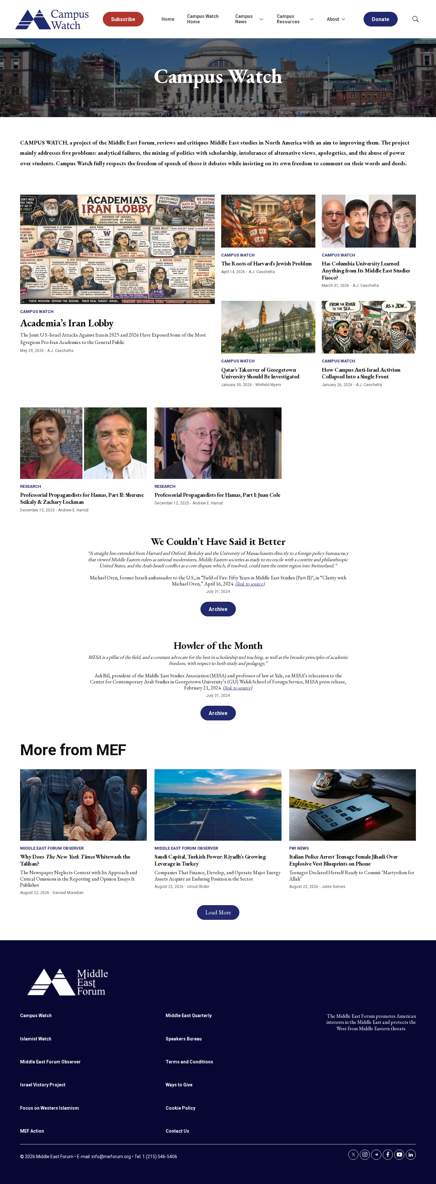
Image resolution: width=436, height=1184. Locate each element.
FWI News (299, 848)
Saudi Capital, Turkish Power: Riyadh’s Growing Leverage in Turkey (210, 860)
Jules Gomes (333, 886)
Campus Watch (37, 311)
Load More (218, 912)
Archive (218, 609)
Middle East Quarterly (189, 1015)
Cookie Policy (180, 1108)
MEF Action (32, 1131)
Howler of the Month (218, 645)
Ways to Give (179, 1084)
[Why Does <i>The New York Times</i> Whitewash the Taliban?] (83, 804)
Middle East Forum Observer (52, 848)
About (333, 19)
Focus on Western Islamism (49, 1108)
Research (30, 486)
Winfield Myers (268, 385)
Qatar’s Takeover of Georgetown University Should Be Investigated (260, 373)
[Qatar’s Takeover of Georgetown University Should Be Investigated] (268, 327)
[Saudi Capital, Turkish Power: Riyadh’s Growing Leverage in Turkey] (217, 804)
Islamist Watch (35, 1038)
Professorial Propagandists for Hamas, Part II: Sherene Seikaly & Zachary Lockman (81, 498)
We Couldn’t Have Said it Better (218, 541)
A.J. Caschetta (60, 350)
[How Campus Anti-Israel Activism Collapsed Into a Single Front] (369, 327)
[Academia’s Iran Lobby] (117, 249)
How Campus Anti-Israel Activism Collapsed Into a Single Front (361, 373)
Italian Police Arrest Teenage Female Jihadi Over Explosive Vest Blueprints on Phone (343, 860)
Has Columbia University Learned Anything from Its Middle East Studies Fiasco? (366, 270)
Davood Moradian (68, 892)
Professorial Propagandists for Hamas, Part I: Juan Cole (217, 494)
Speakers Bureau (184, 1038)
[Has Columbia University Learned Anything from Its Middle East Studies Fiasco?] (369, 221)
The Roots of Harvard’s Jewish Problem (266, 263)
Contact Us (177, 1131)
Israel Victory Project (42, 1084)
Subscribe (123, 19)
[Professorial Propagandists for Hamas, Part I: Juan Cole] (217, 443)
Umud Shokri (198, 886)
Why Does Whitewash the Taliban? (75, 860)
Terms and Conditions (189, 1061)
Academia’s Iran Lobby (67, 323)
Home (168, 19)
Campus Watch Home (203, 19)
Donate (380, 19)
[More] (261, 19)
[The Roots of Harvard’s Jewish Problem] (268, 221)
